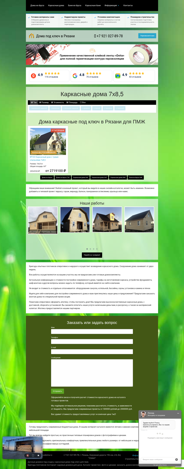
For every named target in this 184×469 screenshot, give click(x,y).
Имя (53, 327)
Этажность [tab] (58, 102)
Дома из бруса (37, 5)
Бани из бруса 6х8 (135, 177)
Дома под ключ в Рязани (55, 36)
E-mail (53, 347)
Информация (111, 5)
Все (83, 102)
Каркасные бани (93, 5)
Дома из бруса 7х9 (62, 177)
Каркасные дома (56, 5)
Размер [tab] (45, 102)
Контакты (128, 5)
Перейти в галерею (92, 255)
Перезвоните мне (147, 36)
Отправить (57, 391)
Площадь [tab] (73, 102)
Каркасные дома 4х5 (99, 177)
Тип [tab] (35, 102)
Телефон (54, 337)
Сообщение (55, 358)
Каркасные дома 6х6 (80, 177)
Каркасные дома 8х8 (118, 177)
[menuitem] (37, 5)
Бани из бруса (74, 5)
